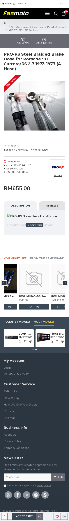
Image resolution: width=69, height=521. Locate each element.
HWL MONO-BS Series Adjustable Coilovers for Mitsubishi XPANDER (19, 296)
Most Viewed (44, 321)
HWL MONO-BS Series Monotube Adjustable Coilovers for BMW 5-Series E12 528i (51, 296)
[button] (4, 283)
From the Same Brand (47, 258)
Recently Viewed (17, 321)
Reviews (52, 205)
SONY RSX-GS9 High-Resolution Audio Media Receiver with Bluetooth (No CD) (25, 333)
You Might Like (15, 258)
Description (20, 205)
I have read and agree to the (29, 485)
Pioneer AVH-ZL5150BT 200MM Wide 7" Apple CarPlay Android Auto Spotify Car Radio (57, 333)
